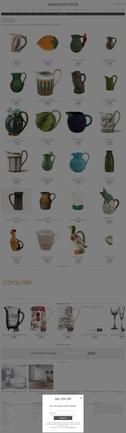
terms (67, 427)
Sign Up (63, 418)
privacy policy (73, 427)
